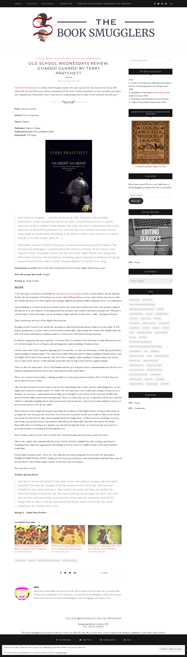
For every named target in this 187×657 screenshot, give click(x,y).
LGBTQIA (165, 328)
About (18, 4)
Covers (149, 314)
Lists (132, 332)
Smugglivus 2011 (137, 365)
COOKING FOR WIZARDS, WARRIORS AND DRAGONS (104, 4)
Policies (32, 4)
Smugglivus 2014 (154, 370)
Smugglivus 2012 (154, 365)
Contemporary (136, 314)
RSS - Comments (137, 408)
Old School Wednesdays (87, 58)
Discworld (20, 560)
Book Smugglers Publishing (142, 304)
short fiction (160, 92)
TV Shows (160, 379)
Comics (160, 309)
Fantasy (31, 560)
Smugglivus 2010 (151, 360)
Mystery (142, 337)
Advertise (66, 4)
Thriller (148, 379)
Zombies (164, 384)
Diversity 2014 (162, 314)
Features (47, 4)
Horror (146, 328)
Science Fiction (137, 356)
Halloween (164, 323)
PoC (145, 351)
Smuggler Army (162, 356)
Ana (105, 573)
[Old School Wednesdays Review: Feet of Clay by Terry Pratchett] (68, 534)
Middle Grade (161, 332)
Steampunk (156, 374)
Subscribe (135, 201)
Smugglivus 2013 (137, 370)
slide (149, 356)
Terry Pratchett (70, 560)
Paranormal (135, 351)
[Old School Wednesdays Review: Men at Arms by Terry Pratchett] (31, 534)
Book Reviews (63, 58)
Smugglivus (135, 360)
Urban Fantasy (136, 384)
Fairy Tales (145, 318)
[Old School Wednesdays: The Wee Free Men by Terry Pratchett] (105, 534)
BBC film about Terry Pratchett (67, 293)
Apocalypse (135, 300)
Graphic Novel (148, 323)
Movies (133, 337)
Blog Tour (147, 300)
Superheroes (135, 379)
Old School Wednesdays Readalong (145, 346)
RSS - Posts (134, 262)
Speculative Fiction (138, 374)
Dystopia (133, 318)
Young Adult (151, 384)
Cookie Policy (61, 652)
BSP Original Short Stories (142, 309)
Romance (155, 351)
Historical (134, 328)
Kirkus (156, 328)
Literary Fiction (144, 332)
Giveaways (134, 323)
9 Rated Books (44, 58)
